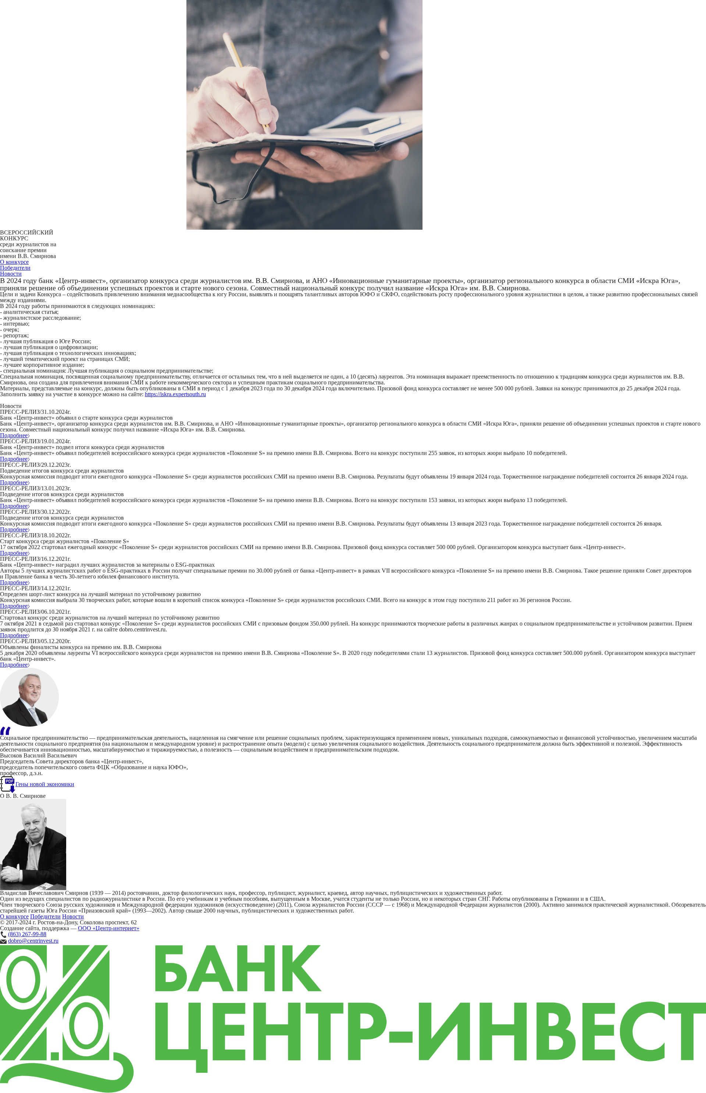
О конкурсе (14, 262)
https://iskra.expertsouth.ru (175, 394)
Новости (11, 273)
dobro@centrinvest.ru (33, 941)
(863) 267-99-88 (27, 934)
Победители (15, 268)
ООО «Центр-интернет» (108, 928)
